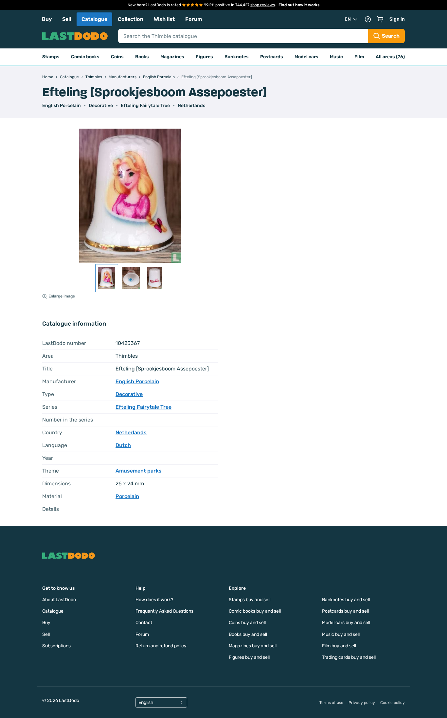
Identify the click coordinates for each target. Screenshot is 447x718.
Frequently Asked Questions (164, 611)
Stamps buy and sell (249, 599)
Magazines (172, 57)
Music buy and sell (341, 634)
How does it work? (154, 599)
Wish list (164, 19)
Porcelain (127, 496)
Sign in (397, 19)
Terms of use (331, 702)
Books (142, 57)
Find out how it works (299, 5)
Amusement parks (139, 471)
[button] (380, 19)
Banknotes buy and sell (346, 599)
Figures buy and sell (249, 657)
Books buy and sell (248, 634)
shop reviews (262, 5)
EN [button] (348, 19)
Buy (47, 19)
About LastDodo (59, 599)
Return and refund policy (161, 646)
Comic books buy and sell (255, 611)
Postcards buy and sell (345, 611)
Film (359, 57)
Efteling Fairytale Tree (145, 105)
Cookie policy (392, 702)
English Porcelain (61, 105)
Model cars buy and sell (346, 622)
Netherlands (191, 105)
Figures (204, 57)
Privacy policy (362, 702)
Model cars (306, 57)
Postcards (271, 57)
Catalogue (94, 19)
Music (336, 57)
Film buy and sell (339, 646)
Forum (193, 19)
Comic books (85, 57)
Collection (130, 19)
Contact (143, 622)
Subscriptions (56, 646)
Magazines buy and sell (253, 646)
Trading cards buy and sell (349, 657)
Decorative (101, 105)
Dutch (123, 445)
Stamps (51, 57)
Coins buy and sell (247, 622)
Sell (66, 19)
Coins (117, 57)
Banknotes (236, 57)
